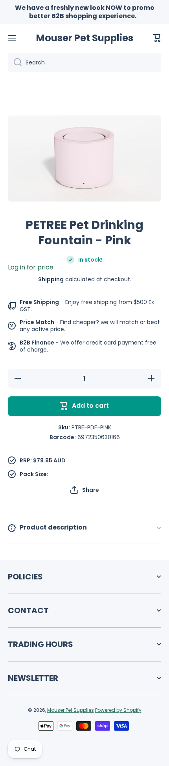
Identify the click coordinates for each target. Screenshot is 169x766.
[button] (157, 38)
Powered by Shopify (118, 710)
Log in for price (30, 267)
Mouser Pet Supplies (70, 710)
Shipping (51, 279)
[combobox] (84, 62)
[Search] (15, 62)
